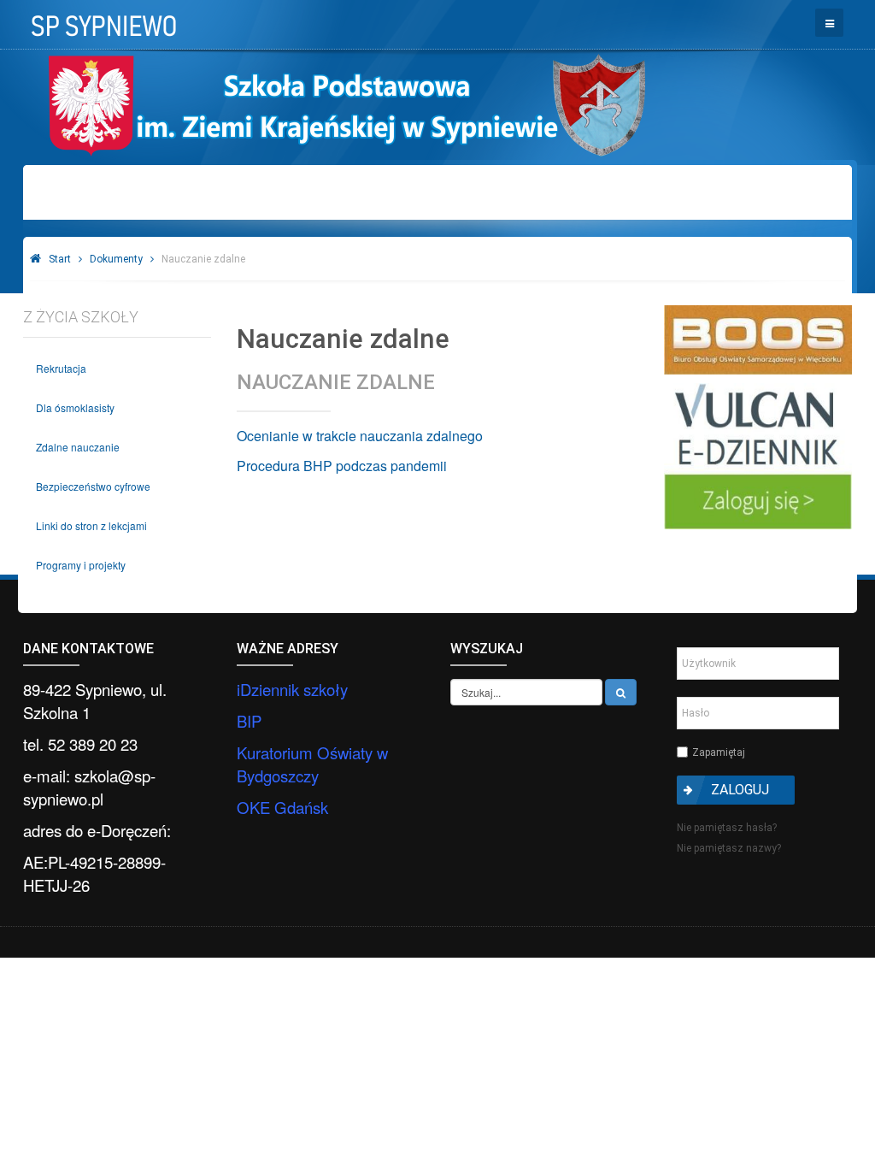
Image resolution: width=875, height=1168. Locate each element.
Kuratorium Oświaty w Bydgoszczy (312, 764)
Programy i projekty (81, 564)
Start (60, 259)
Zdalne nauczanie (78, 446)
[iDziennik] (758, 456)
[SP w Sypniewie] (102, 20)
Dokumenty (116, 259)
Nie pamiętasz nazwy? (729, 848)
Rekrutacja (61, 368)
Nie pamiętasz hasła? (727, 828)
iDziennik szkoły (292, 689)
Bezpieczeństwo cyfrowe (93, 486)
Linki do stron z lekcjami (91, 525)
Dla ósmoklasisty (75, 407)
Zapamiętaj (718, 752)
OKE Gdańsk (282, 807)
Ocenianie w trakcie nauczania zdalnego (360, 435)
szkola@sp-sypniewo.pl (89, 787)
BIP (249, 721)
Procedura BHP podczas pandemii (342, 465)
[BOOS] (758, 340)
